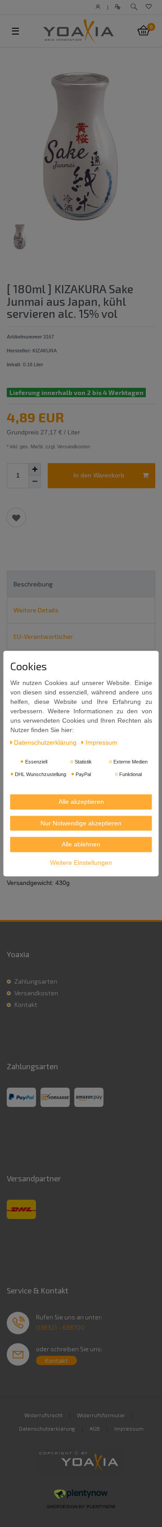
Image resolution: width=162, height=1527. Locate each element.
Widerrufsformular (101, 1415)
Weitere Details (36, 610)
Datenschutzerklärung (47, 1428)
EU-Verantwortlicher (43, 636)
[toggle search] (134, 7)
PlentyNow (100, 1506)
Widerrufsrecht (43, 1415)
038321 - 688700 (60, 1327)
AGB (95, 1428)
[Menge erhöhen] (34, 469)
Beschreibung (33, 584)
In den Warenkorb (98, 475)
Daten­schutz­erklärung (46, 742)
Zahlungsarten (35, 981)
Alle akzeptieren (81, 801)
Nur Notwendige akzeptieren (81, 822)
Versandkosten (36, 993)
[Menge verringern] (34, 482)
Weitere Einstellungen (81, 862)
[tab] (81, 584)
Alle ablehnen (81, 844)
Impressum (129, 1428)
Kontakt (25, 1004)
